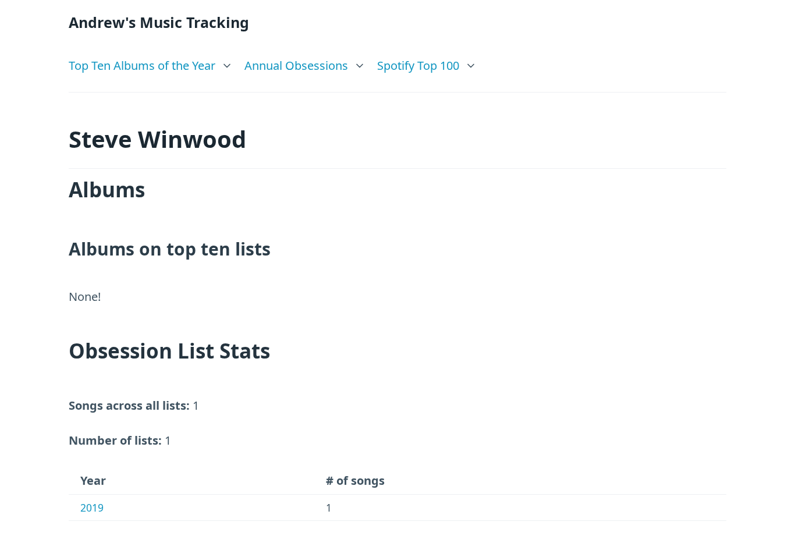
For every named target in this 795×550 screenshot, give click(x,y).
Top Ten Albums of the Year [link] (142, 65)
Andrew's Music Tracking (159, 22)
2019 (92, 507)
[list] (151, 62)
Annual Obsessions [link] (296, 65)
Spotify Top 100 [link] (418, 65)
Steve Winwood (157, 139)
